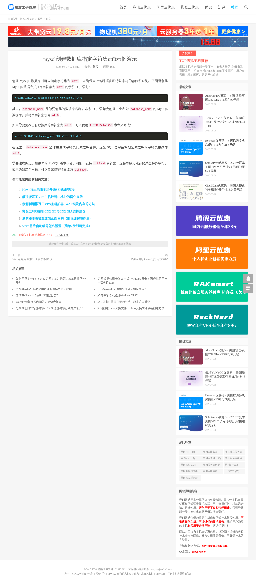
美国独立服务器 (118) (233, 453)
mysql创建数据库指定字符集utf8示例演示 (90, 59)
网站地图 (133, 569)
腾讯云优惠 (142, 7)
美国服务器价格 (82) (189, 472)
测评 (221, 7)
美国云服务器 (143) (210, 453)
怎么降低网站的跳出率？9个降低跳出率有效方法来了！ (50, 308)
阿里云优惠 (166, 7)
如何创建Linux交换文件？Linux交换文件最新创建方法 (130, 308)
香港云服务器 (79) (210, 472)
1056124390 (62, 234)
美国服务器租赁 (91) (211, 466)
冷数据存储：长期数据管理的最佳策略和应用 (44, 289)
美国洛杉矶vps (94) (188, 466)
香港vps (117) (188, 458)
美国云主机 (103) (212, 458)
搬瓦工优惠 (190, 7)
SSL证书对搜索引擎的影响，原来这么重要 (123, 301)
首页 (123, 7)
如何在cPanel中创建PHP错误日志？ (37, 295)
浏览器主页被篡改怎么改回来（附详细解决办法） (57, 218)
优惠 (208, 7)
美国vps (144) (188, 452)
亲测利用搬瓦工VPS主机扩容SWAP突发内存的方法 (58, 204)
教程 (234, 7)
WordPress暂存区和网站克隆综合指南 (38, 301)
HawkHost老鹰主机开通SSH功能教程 (48, 189)
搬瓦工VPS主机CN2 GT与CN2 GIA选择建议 (53, 211)
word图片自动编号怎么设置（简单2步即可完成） (57, 226)
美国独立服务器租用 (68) (189, 479)
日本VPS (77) (232, 471)
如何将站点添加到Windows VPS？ (118, 295)
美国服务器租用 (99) (233, 459)
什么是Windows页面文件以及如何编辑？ (122, 289)
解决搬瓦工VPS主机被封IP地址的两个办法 (52, 197)
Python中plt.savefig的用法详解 (149, 259)
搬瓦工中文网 (22, 7)
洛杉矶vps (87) (232, 465)
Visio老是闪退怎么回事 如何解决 (32, 259)
